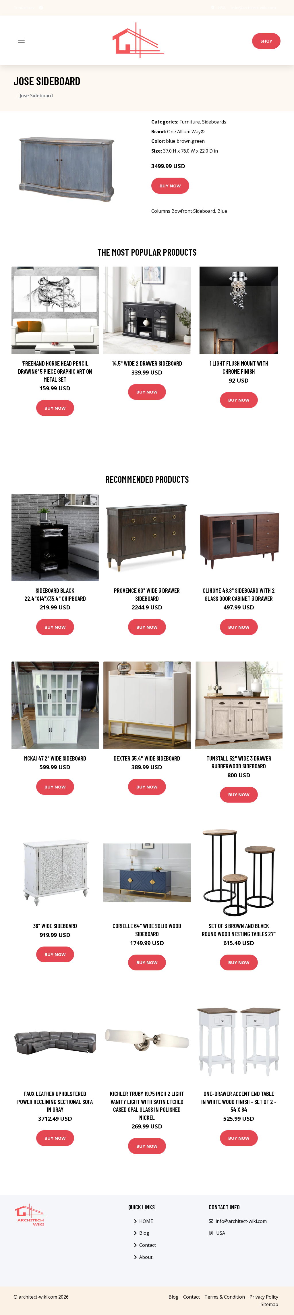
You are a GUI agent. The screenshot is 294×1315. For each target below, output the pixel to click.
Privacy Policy (263, 1297)
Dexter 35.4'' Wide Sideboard (147, 758)
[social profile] (41, 7)
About (145, 1257)
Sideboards (214, 122)
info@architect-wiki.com (253, 7)
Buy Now (170, 186)
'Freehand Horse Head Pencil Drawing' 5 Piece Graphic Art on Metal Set (55, 371)
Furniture (189, 122)
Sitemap (269, 1304)
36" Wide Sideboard (55, 925)
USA (222, 7)
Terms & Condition (224, 1297)
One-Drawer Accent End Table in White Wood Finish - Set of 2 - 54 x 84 (238, 1101)
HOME (146, 1221)
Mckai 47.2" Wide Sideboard (55, 758)
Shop (266, 41)
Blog (144, 1233)
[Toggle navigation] (21, 40)
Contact (147, 1245)
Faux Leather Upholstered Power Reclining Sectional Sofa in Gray (55, 1101)
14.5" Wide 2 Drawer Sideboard (147, 363)
